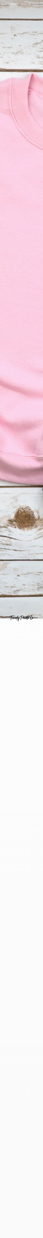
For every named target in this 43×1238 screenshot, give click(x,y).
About (13, 4)
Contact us (25, 4)
